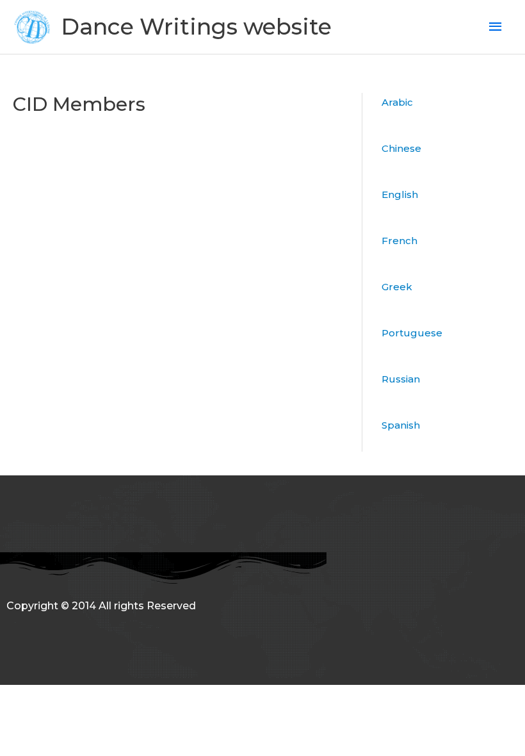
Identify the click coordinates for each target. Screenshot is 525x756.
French (399, 240)
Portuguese (412, 333)
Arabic (397, 102)
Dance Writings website (196, 26)
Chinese (401, 148)
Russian (401, 379)
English (400, 194)
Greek (397, 287)
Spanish (401, 425)
